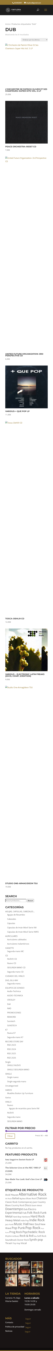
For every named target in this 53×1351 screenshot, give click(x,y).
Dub (26, 1209)
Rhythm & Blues (12, 1236)
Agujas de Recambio (16, 914)
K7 (6, 1029)
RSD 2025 (11, 1053)
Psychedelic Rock (33, 1232)
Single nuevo (13, 1077)
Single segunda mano (16, 1081)
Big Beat (23, 1198)
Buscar (30, 900)
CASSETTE (9, 948)
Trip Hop (16, 1243)
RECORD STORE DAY (14, 1041)
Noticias (8, 1331)
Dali (9, 1004)
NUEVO (10, 1112)
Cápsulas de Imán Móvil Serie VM (21, 927)
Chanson (41, 1198)
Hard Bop (17, 1216)
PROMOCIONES (14, 1012)
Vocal (24, 1243)
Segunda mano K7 (15, 1037)
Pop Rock (32, 1227)
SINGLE (8, 1073)
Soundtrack (11, 1239)
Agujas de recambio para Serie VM (24, 1108)
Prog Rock (15, 1232)
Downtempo (14, 1209)
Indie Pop (24, 1220)
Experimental (13, 1212)
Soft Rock (41, 1236)
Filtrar (10, 1136)
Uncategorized (11, 1085)
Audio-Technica (14, 991)
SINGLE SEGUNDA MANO (18, 1069)
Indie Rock (37, 1220)
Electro (32, 1209)
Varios (8, 1097)
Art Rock (8, 1198)
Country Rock (17, 1205)
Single (8, 1062)
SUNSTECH (12, 1025)
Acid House (11, 1194)
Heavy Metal (12, 1220)
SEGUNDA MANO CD (16, 967)
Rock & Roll (26, 1236)
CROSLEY (11, 999)
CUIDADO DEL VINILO (15, 976)
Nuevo (10, 1105)
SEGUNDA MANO (14, 1121)
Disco (28, 1205)
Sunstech (11, 1021)
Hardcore (26, 1216)
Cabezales (11, 919)
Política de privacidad (14, 1326)
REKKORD (11, 1017)
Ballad (15, 1198)
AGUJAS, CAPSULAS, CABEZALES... (20, 911)
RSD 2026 (11, 1057)
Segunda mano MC (15, 951)
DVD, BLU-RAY (11, 980)
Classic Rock (11, 1201)
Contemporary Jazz (27, 1201)
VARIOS (8, 1090)
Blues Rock (31, 1198)
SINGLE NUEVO (14, 1065)
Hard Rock (38, 1216)
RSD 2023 (11, 1045)
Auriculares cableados (16, 939)
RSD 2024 (11, 1049)
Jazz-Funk (9, 1224)
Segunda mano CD (15, 971)
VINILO (8, 1101)
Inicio (7, 24)
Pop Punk (18, 1228)
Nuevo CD (11, 963)
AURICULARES (11, 936)
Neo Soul (34, 1224)
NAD (9, 1008)
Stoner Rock (23, 1239)
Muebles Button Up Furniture (20, 1093)
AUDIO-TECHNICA (15, 995)
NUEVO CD (12, 959)
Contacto (9, 1322)
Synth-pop (36, 1239)
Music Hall (21, 1224)
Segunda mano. (14, 983)
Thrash (8, 1243)
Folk (25, 1212)
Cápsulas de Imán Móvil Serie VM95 (23, 931)
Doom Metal (37, 1205)
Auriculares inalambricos (18, 943)
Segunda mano (13, 1117)
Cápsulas (11, 923)
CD (6, 955)
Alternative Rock (32, 1194)
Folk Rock (33, 1212)
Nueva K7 (11, 1033)
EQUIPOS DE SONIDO (14, 988)
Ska (35, 1236)
